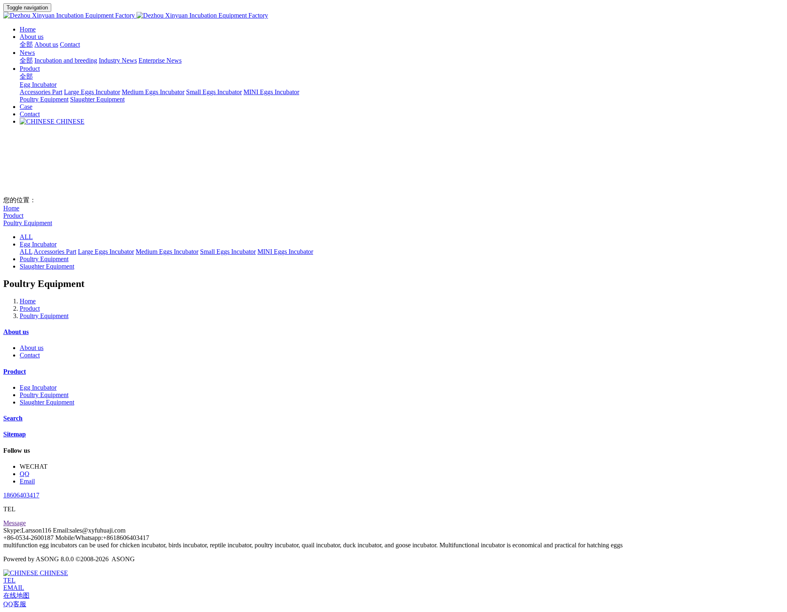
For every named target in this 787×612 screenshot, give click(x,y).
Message (14, 522)
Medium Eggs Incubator (167, 251)
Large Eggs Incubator (106, 251)
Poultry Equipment (27, 222)
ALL (26, 236)
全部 (26, 44)
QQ (25, 473)
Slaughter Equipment (47, 266)
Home (28, 29)
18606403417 (21, 495)
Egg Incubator (38, 244)
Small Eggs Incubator (228, 251)
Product (13, 215)
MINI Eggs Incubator (285, 251)
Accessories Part (55, 251)
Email (27, 481)
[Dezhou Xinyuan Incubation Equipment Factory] (393, 15)
